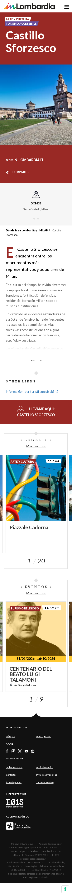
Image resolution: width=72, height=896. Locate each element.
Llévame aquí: (36, 412)
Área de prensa (14, 782)
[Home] (29, 6)
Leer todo (36, 360)
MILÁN (43, 230)
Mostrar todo (36, 446)
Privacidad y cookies (46, 774)
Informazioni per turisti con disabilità (32, 392)
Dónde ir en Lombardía (21, 230)
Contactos (11, 774)
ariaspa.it (10, 736)
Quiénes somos (14, 767)
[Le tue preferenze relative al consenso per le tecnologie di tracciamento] (65, 889)
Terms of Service (45, 782)
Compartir (20, 172)
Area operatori (43, 736)
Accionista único (44, 767)
